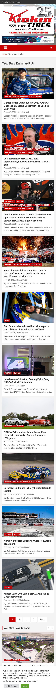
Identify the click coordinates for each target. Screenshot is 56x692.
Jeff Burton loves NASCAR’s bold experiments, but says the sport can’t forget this (26, 161)
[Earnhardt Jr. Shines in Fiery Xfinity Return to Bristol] (28, 469)
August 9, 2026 (10, 112)
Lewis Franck (22, 441)
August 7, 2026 (10, 168)
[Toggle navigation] (5, 48)
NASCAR (8, 96)
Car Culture (10, 426)
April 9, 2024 (9, 386)
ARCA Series (9, 146)
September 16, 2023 (12, 494)
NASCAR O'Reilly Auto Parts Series (27, 96)
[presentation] (48, 628)
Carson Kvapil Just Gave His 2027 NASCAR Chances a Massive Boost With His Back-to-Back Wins (27, 105)
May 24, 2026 (9, 280)
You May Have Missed (17, 628)
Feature (8, 373)
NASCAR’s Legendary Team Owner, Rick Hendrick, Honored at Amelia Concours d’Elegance (25, 435)
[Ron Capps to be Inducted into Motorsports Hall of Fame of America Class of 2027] (28, 307)
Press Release (22, 333)
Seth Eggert (20, 386)
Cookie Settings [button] (11, 686)
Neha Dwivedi (23, 112)
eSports (8, 587)
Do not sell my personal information (21, 681)
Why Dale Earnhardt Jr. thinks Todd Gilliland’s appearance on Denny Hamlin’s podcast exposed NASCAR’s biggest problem (27, 217)
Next (42, 619)
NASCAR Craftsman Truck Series (18, 149)
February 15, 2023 (11, 600)
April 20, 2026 (9, 333)
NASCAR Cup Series (41, 149)
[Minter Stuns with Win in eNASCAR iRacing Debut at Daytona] (28, 574)
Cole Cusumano (28, 494)
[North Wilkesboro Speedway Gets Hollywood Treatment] (28, 521)
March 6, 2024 (9, 441)
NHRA (7, 320)
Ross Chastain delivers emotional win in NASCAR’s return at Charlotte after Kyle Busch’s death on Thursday (25, 273)
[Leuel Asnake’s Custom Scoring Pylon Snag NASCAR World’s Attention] (28, 360)
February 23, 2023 (11, 547)
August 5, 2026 (10, 224)
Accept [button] (24, 686)
